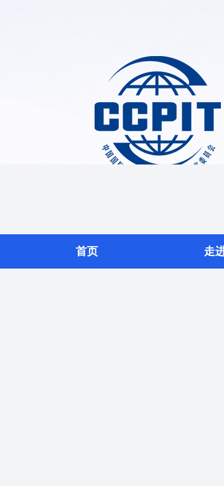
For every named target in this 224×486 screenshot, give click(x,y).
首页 (87, 251)
